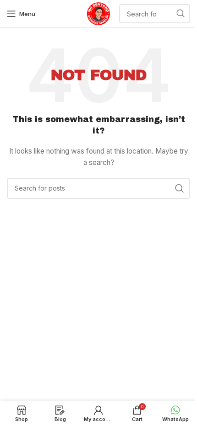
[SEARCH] (180, 13)
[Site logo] (98, 13)
